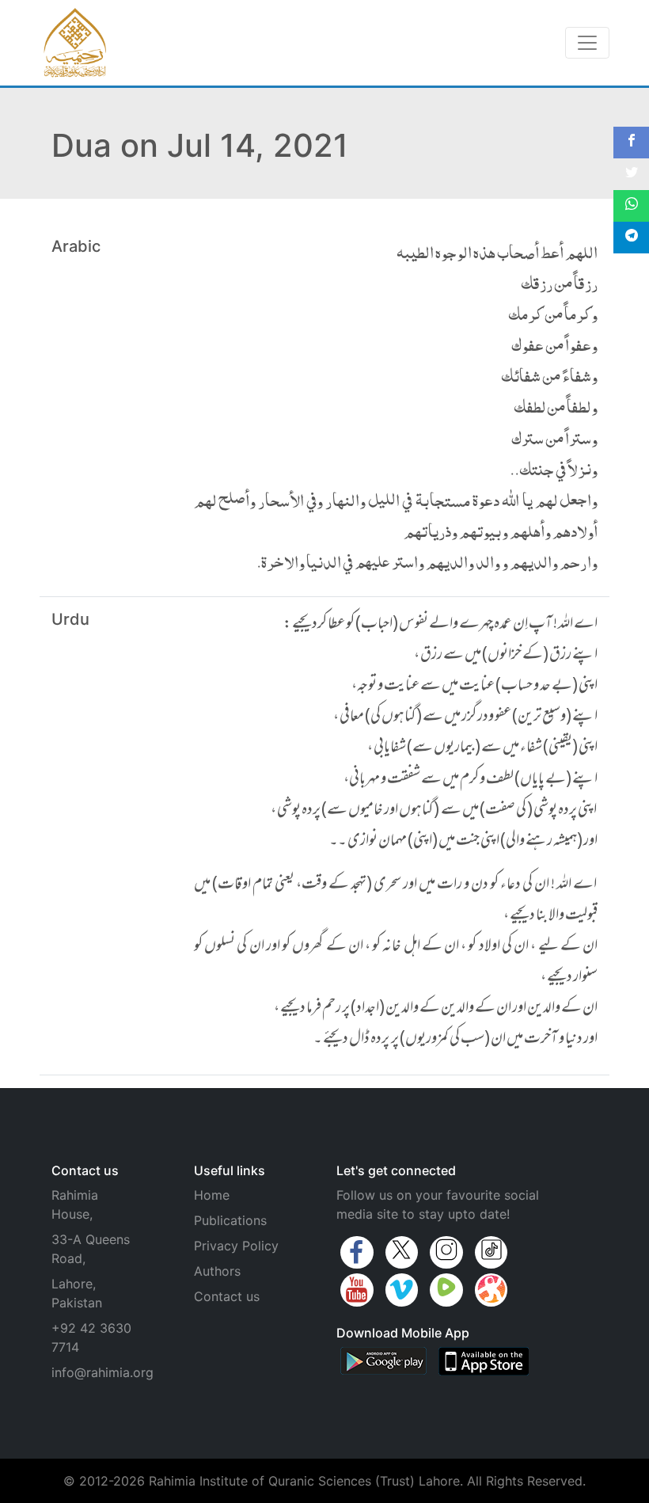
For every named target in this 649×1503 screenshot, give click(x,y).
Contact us (227, 1296)
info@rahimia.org (102, 1372)
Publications (230, 1220)
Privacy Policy (236, 1246)
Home (212, 1195)
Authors (217, 1271)
